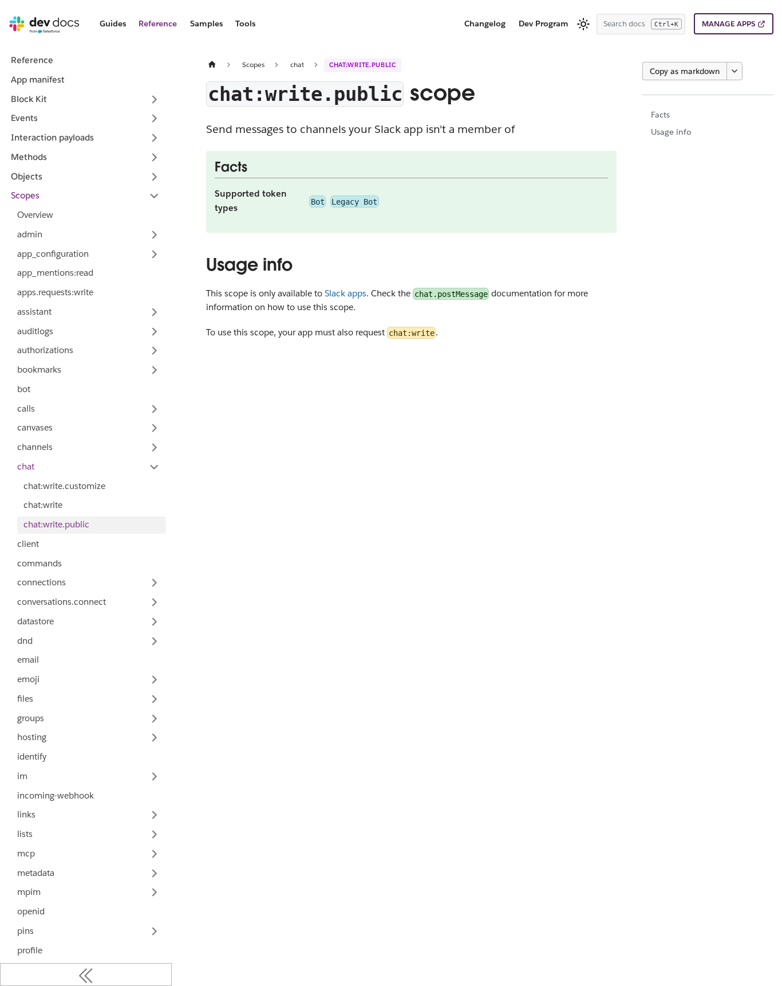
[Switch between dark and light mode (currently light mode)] (583, 24)
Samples (206, 23)
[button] (88, 254)
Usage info (671, 132)
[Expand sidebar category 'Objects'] (154, 176)
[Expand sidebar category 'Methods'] (154, 157)
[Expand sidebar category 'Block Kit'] (154, 99)
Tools (245, 23)
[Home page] (212, 64)
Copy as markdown (685, 71)
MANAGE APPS (728, 24)
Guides (113, 23)
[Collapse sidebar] (86, 974)
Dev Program (543, 23)
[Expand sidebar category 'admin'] (154, 234)
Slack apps (345, 293)
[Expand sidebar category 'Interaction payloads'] (154, 138)
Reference (158, 23)
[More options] (734, 71)
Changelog (484, 23)
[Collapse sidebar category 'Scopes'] (154, 196)
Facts (660, 114)
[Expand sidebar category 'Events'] (154, 118)
